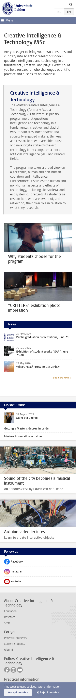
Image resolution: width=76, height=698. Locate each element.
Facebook (13, 562)
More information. (49, 687)
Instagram (13, 572)
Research (9, 617)
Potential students (15, 638)
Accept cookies (18, 692)
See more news (61, 377)
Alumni (8, 650)
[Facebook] (7, 670)
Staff (7, 623)
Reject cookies (49, 692)
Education (10, 611)
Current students (14, 644)
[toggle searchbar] (70, 4)
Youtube (12, 582)
